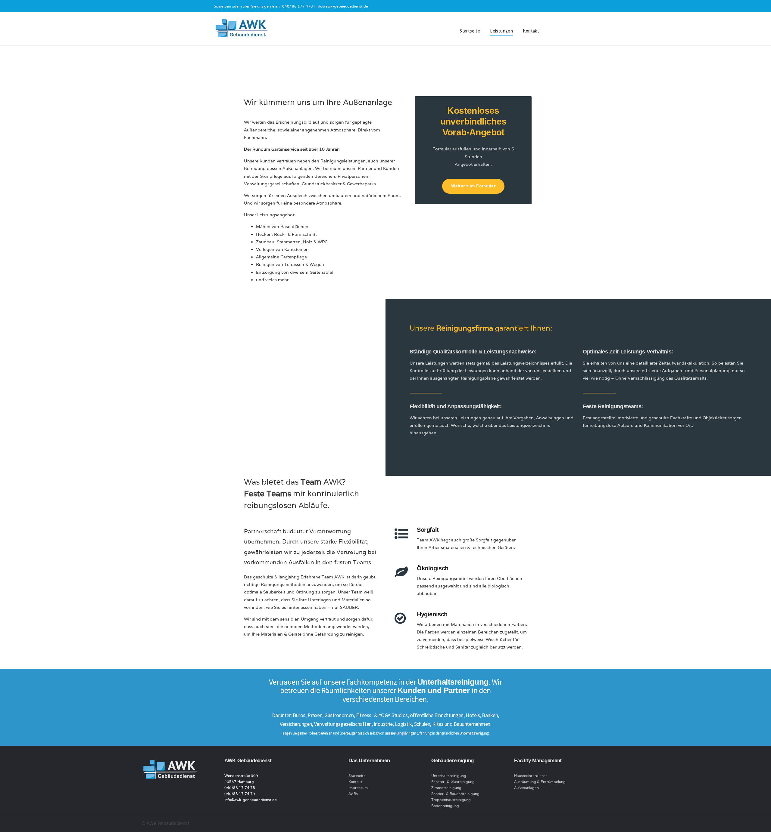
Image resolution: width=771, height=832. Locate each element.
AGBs (353, 793)
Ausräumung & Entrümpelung (540, 781)
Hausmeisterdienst (530, 775)
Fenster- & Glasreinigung (453, 781)
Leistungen (501, 31)
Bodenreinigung (445, 805)
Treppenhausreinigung (451, 799)
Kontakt (531, 31)
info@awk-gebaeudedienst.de (342, 6)
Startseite (470, 31)
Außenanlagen (526, 787)
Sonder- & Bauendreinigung (455, 793)
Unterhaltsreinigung (448, 775)
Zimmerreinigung (446, 787)
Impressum (358, 787)
